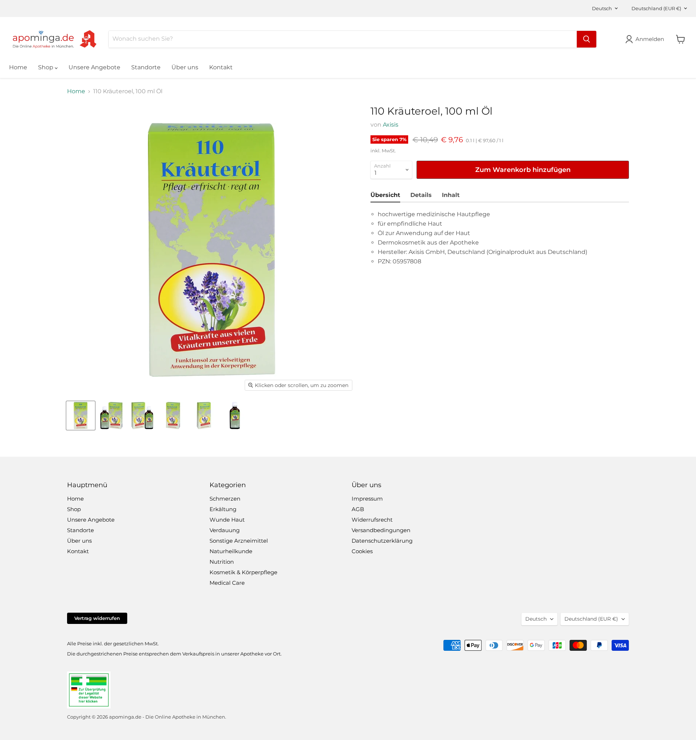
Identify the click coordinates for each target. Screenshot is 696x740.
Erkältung (223, 509)
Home (18, 67)
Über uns (184, 67)
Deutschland (656, 8)
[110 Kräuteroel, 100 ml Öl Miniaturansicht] (80, 415)
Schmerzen (225, 498)
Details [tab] (421, 195)
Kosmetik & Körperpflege (243, 572)
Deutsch (602, 8)
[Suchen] (586, 39)
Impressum (367, 498)
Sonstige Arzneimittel (239, 540)
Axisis (390, 124)
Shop (46, 67)
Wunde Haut (227, 519)
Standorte (146, 67)
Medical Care (227, 582)
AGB (358, 509)
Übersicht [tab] (385, 195)
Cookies (362, 551)
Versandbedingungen (381, 530)
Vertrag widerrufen (97, 618)
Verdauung (225, 530)
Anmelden (649, 39)
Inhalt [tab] (451, 195)
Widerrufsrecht (372, 519)
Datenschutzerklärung (382, 540)
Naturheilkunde (231, 551)
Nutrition (222, 561)
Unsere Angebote (94, 67)
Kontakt (221, 67)
